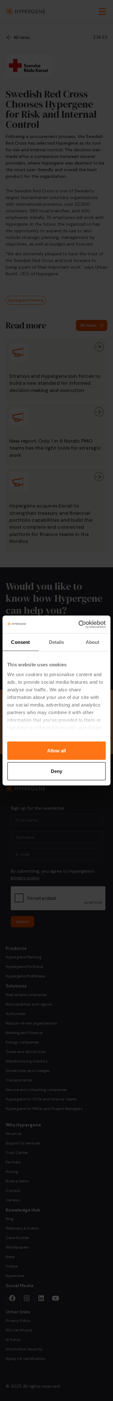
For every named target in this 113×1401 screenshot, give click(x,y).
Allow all (56, 750)
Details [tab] (56, 641)
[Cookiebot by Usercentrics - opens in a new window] (80, 624)
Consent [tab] (20, 641)
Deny (56, 771)
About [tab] (93, 641)
